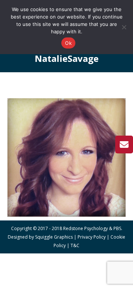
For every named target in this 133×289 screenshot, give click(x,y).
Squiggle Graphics (54, 237)
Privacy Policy (92, 237)
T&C (75, 245)
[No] (123, 27)
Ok (68, 43)
